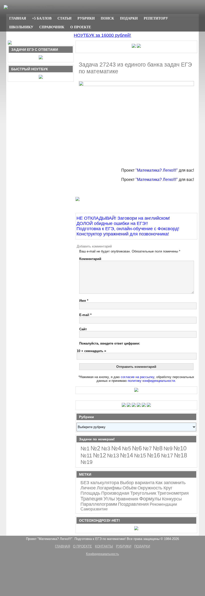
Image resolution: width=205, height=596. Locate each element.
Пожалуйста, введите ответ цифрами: (109, 343)
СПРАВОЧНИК (51, 27)
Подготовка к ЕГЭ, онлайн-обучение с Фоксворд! (127, 228)
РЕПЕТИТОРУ (156, 18)
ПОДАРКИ (129, 18)
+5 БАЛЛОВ (42, 18)
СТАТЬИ (65, 18)
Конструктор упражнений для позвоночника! (122, 233)
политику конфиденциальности (151, 381)
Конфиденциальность (102, 554)
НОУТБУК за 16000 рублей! (102, 35)
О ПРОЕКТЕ (80, 27)
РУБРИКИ (86, 18)
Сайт (83, 329)
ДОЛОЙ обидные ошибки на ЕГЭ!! (112, 223)
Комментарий (90, 259)
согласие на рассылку (137, 377)
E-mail (85, 315)
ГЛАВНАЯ (17, 18)
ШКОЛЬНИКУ (21, 27)
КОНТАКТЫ (104, 546)
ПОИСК (107, 18)
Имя (83, 301)
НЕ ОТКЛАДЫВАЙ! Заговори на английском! (123, 218)
